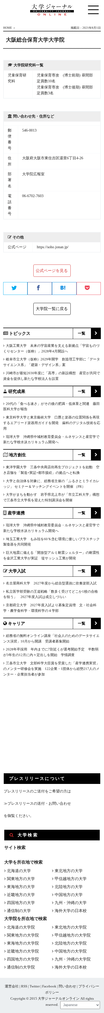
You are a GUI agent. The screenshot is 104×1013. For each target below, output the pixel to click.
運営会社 (12, 986)
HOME (7, 27)
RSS (24, 986)
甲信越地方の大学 (71, 879)
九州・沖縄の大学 (71, 903)
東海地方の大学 (21, 887)
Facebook (49, 986)
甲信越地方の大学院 (73, 935)
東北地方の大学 (69, 871)
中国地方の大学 (69, 895)
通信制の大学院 (21, 967)
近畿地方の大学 (21, 895)
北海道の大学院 (21, 927)
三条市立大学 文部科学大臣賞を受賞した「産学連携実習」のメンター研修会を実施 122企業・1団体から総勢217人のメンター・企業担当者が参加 (51, 668)
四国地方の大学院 (23, 959)
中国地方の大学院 (71, 951)
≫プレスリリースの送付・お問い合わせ (37, 803)
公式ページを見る (52, 270)
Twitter (35, 986)
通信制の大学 (19, 911)
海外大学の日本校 (71, 911)
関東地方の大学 (21, 879)
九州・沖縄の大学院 (73, 959)
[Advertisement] (44, 729)
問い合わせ (67, 986)
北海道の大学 (19, 871)
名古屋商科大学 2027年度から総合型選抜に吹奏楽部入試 (51, 583)
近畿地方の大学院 (23, 951)
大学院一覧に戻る (52, 309)
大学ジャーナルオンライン (58, 998)
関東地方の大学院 (23, 935)
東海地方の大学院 (23, 943)
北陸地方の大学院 (71, 943)
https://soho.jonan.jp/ (53, 247)
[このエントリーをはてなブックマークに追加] (64, 288)
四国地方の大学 (21, 903)
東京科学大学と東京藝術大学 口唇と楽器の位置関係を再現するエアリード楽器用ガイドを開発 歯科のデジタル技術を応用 (51, 422)
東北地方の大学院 (71, 927)
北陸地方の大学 (69, 887)
